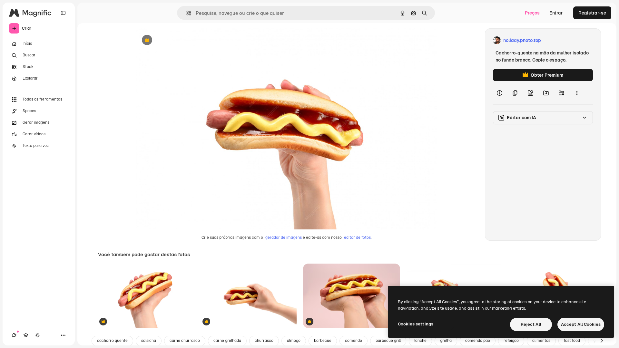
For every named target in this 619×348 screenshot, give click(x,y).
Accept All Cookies (581, 324)
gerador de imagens (283, 237)
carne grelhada (227, 340)
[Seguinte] (601, 341)
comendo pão (477, 340)
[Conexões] (14, 335)
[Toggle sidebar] (63, 13)
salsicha (148, 340)
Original (177, 40)
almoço (293, 340)
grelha (446, 340)
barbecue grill (388, 340)
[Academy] (26, 335)
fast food (572, 340)
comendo (353, 340)
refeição (511, 340)
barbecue (322, 340)
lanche (420, 340)
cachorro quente (112, 340)
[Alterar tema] (37, 335)
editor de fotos (357, 237)
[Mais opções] (576, 92)
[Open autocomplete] (186, 13)
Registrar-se (592, 13)
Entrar (556, 13)
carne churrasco (185, 340)
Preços (532, 13)
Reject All (531, 324)
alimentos (541, 340)
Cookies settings (415, 324)
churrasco (264, 340)
